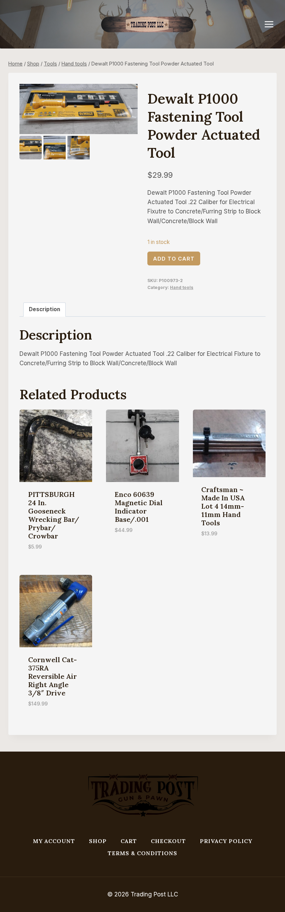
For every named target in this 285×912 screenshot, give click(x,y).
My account (54, 841)
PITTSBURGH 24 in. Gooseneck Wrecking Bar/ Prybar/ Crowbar (53, 515)
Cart (129, 841)
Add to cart (174, 258)
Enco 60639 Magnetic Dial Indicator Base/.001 (139, 507)
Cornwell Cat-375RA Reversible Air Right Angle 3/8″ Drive (52, 676)
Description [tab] (44, 309)
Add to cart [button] (132, 551)
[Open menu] (272, 24)
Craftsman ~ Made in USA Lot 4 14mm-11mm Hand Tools (223, 506)
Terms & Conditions (142, 853)
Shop (98, 841)
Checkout (168, 841)
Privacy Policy (226, 841)
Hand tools (181, 287)
